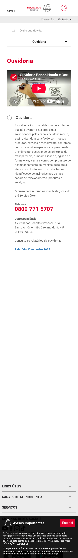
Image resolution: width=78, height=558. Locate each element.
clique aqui (22, 543)
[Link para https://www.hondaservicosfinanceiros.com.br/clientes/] (64, 8)
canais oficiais (21, 553)
